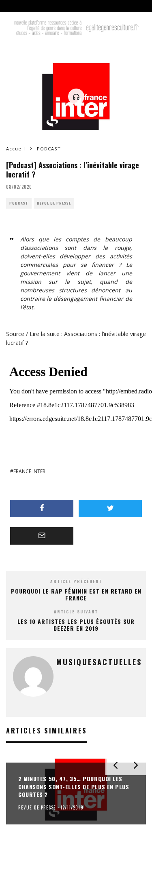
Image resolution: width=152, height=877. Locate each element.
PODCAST (18, 203)
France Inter (29, 471)
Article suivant (76, 612)
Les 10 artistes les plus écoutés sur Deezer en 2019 (76, 624)
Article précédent (76, 581)
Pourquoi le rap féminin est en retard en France (76, 594)
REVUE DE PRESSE (54, 203)
